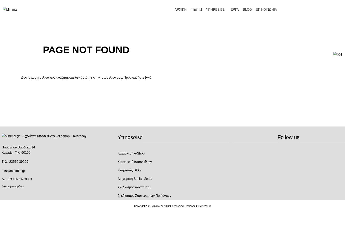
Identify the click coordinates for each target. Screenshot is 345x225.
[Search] (340, 10)
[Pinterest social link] (339, 2)
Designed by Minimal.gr (198, 206)
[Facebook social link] (325, 2)
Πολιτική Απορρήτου (13, 186)
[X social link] (329, 2)
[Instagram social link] (334, 2)
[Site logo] (10, 9)
